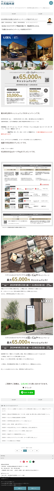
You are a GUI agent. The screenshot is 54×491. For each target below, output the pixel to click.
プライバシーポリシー (17, 483)
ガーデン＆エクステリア (32, 22)
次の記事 (40, 13)
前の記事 (14, 13)
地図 (27, 466)
